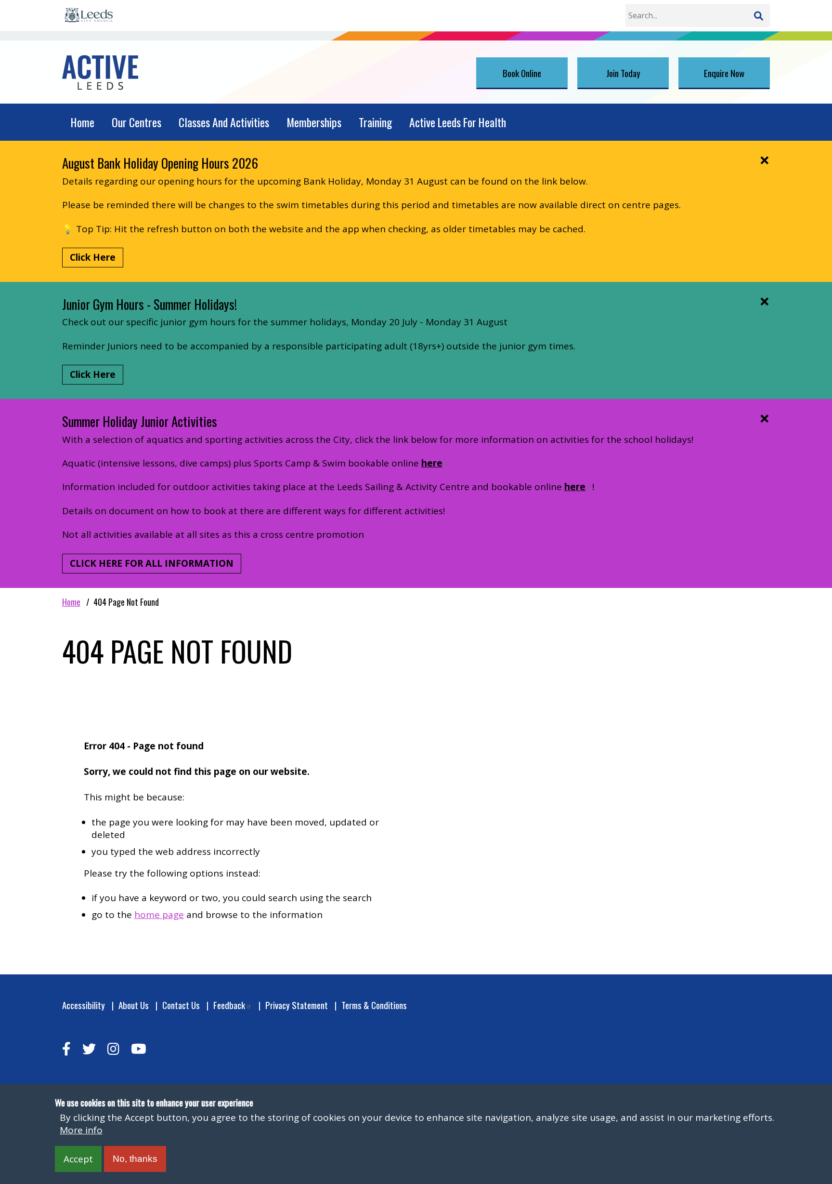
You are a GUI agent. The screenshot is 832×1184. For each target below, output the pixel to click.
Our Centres (136, 122)
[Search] (758, 15)
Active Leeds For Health (457, 122)
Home (82, 122)
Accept (78, 1159)
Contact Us (181, 1004)
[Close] (764, 160)
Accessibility (83, 1004)
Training (375, 122)
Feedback (229, 1004)
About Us (133, 1004)
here (431, 463)
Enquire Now (724, 73)
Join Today (623, 73)
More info (81, 1130)
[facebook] (66, 1049)
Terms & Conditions (374, 1004)
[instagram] (113, 1049)
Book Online (522, 73)
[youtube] (138, 1049)
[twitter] (89, 1049)
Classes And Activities (224, 122)
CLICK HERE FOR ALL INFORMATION (152, 563)
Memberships (313, 122)
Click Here (93, 257)
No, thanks (135, 1159)
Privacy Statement (296, 1004)
